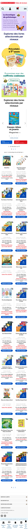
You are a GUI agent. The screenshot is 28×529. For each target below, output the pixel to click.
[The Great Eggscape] (7, 293)
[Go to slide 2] (14, 68)
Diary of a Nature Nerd (7, 400)
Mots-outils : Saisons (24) (21, 267)
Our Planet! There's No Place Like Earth (7, 431)
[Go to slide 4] (16, 136)
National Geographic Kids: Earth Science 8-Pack (21, 464)
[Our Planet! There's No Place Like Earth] (7, 423)
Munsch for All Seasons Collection (21, 367)
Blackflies (6, 167)
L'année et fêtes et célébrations (21, 431)
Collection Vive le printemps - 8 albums (6, 367)
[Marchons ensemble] (7, 260)
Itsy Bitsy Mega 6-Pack (21, 400)
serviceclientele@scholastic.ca (7, 510)
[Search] (3, 9)
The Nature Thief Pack (7, 199)
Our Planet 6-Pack (7, 333)
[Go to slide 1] (11, 68)
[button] (3, 525)
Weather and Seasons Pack (21, 234)
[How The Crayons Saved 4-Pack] (21, 161)
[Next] (25, 56)
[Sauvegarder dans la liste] (12, 156)
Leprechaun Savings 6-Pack (7, 234)
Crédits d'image (14, 137)
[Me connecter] (10, 9)
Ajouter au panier (6, 183)
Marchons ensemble (7, 266)
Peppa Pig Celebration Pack (7, 464)
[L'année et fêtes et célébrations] (21, 423)
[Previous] (3, 56)
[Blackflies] (7, 161)
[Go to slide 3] (16, 68)
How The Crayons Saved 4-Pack (21, 168)
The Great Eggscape (7, 299)
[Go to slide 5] (18, 136)
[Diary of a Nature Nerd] (6, 393)
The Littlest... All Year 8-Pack (21, 300)
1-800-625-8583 (4, 512)
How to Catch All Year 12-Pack (21, 334)
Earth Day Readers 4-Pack (21, 200)
